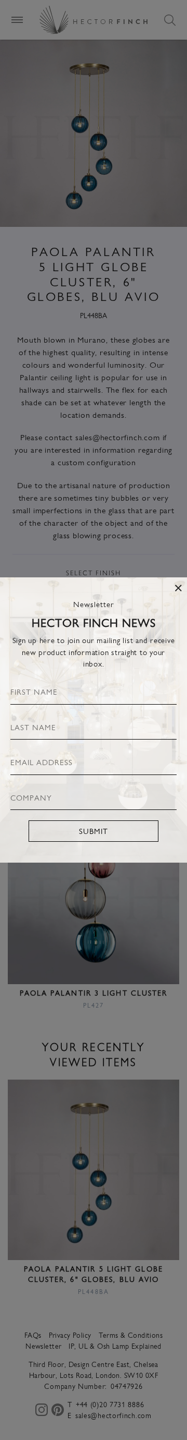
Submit (93, 830)
